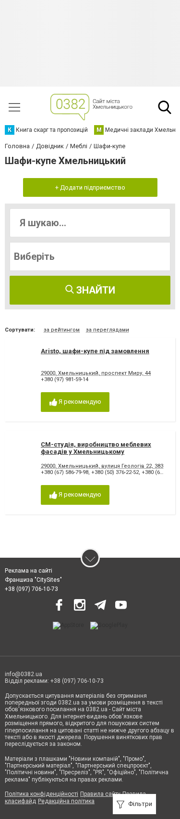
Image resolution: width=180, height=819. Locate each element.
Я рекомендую (79, 401)
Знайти (94, 290)
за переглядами (107, 330)
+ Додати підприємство (90, 187)
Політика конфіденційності (41, 794)
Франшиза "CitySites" (33, 579)
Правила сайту (100, 794)
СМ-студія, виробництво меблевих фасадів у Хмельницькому (96, 448)
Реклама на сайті (28, 570)
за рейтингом (62, 330)
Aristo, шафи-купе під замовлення (95, 351)
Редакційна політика (66, 801)
